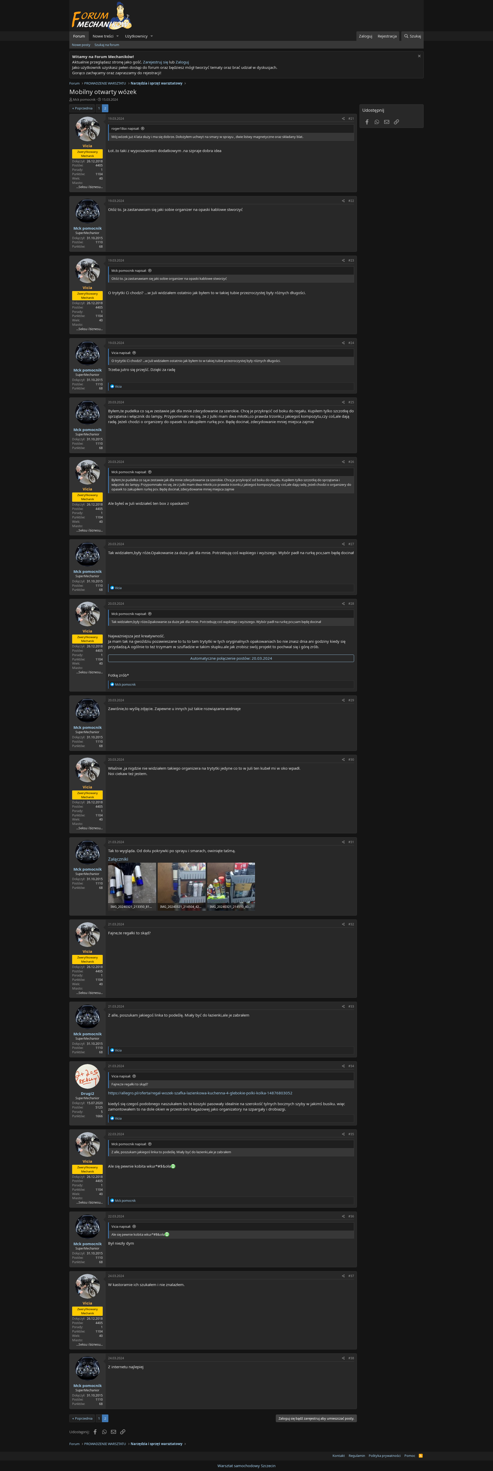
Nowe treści (103, 36)
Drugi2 (87, 1093)
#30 (351, 759)
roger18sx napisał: (125, 128)
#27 (351, 544)
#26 (351, 462)
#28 (351, 603)
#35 (351, 1134)
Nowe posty (81, 44)
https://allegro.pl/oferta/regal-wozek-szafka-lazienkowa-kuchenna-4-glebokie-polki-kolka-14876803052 (200, 1092)
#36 (351, 1216)
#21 (351, 118)
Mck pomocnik (84, 99)
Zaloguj (182, 61)
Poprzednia (83, 108)
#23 (351, 260)
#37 (351, 1276)
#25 (351, 402)
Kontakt (339, 1455)
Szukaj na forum (106, 44)
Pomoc (409, 1455)
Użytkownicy (136, 36)
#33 (351, 1006)
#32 (351, 924)
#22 (351, 201)
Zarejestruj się (155, 61)
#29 (351, 700)
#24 (351, 343)
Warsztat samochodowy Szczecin (246, 1465)
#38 (351, 1358)
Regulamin (357, 1455)
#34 (351, 1066)
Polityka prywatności (385, 1455)
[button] (117, 36)
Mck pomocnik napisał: (128, 270)
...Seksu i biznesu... (89, 187)
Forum (79, 36)
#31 (351, 842)
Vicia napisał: (121, 352)
